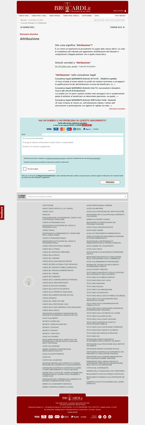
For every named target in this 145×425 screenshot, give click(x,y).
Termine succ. (116, 27)
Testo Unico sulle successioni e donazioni (104, 327)
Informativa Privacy (71, 409)
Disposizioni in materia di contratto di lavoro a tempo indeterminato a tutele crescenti (61, 368)
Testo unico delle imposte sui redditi (102, 330)
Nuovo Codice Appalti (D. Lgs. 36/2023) (57, 208)
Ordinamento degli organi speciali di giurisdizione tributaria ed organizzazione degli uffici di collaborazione (105, 363)
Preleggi (46, 215)
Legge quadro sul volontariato (100, 246)
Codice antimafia (49, 298)
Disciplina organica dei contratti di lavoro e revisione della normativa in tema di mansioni (61, 364)
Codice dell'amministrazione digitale (58, 295)
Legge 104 (46, 357)
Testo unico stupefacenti (97, 293)
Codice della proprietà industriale (57, 292)
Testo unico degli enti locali (99, 280)
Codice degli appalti (50, 310)
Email (23, 134)
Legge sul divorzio (50, 336)
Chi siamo (92, 409)
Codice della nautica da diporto (55, 289)
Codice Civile (24, 16)
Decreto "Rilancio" (50, 330)
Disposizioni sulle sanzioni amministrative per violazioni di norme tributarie (104, 357)
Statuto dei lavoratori (52, 360)
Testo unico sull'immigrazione (99, 289)
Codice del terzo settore (53, 301)
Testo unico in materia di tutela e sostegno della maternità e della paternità (105, 273)
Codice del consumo (50, 258)
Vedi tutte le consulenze (117, 108)
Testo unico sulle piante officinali (101, 319)
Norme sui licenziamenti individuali (57, 384)
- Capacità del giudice (75, 66)
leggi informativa (95, 158)
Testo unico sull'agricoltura (99, 316)
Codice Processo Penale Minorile (56, 246)
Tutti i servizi (120, 16)
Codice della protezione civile (55, 304)
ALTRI (96, 16)
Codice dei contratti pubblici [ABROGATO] (59, 267)
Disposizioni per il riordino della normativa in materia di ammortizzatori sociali (61, 380)
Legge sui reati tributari (97, 269)
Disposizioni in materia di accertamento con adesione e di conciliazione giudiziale (105, 352)
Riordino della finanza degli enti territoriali (106, 371)
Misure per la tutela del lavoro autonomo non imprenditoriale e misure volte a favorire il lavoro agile (62, 374)
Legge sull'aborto (50, 318)
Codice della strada (51, 249)
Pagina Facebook (100, 416)
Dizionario (31, 23)
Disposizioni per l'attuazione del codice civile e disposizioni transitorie (61, 218)
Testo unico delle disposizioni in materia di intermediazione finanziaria (105, 309)
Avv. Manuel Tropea (79, 404)
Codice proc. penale (71, 16)
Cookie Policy (83, 409)
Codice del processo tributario (56, 252)
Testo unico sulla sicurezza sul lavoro (103, 313)
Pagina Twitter (104, 416)
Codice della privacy (51, 255)
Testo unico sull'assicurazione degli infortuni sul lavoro (102, 299)
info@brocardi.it (60, 409)
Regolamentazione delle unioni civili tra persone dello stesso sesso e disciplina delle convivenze (59, 341)
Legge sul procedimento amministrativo (104, 233)
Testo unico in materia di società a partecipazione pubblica (101, 323)
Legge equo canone (95, 230)
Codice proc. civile (38, 16)
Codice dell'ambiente (51, 277)
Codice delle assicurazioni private (57, 261)
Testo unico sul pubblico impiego (101, 277)
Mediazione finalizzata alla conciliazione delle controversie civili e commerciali (104, 257)
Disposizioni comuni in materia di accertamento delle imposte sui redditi (103, 340)
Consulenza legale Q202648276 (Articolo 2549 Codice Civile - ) (85, 100)
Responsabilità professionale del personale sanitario (101, 223)
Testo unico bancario (96, 283)
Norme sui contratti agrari (98, 219)
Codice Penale (54, 16)
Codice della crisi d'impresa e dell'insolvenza (61, 307)
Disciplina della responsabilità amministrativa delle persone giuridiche (104, 242)
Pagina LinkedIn (109, 416)
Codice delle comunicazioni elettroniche (59, 280)
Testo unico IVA (93, 336)
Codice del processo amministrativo (57, 270)
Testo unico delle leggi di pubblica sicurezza (106, 296)
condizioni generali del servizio (55, 158)
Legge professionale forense (99, 205)
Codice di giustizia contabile (54, 286)
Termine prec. (28, 27)
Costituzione (87, 16)
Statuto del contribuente (98, 368)
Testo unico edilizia (95, 286)
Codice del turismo (50, 273)
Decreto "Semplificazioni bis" (54, 324)
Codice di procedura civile (53, 222)
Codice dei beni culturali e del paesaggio (59, 264)
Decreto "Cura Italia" (51, 333)
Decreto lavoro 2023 (51, 321)
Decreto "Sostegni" (50, 327)
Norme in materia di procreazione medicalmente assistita (56, 350)
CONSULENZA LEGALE (115, 20)
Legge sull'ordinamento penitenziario (103, 262)
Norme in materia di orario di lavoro (57, 387)
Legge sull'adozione (51, 346)
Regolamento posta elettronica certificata (105, 374)
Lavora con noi (72, 412)
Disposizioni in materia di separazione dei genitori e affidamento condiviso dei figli (60, 314)
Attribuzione (42, 23)
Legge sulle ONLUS (94, 249)
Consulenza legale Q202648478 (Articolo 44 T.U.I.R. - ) (86, 79)
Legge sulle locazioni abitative (100, 227)
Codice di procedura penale (54, 238)
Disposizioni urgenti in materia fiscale (103, 349)
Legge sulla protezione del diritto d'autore (105, 211)
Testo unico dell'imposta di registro (102, 333)
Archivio (98, 409)
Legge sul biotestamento (53, 354)
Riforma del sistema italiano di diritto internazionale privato (103, 265)
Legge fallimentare (95, 208)
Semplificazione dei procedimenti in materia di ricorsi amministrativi (105, 237)
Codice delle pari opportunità (55, 283)
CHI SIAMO (99, 20)
